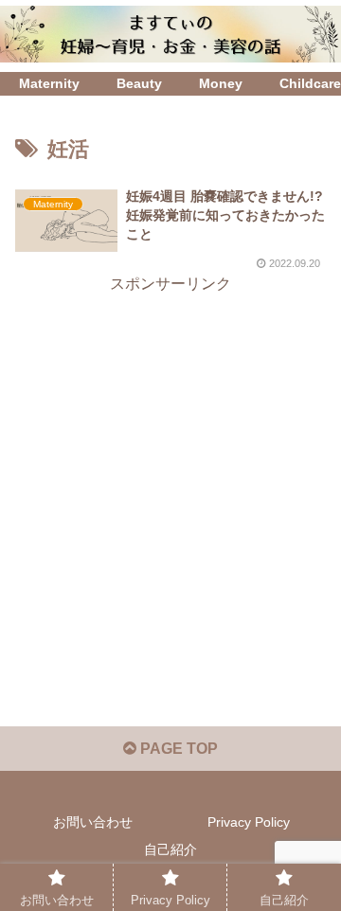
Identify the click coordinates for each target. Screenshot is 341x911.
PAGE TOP (177, 749)
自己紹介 (170, 849)
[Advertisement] (170, 468)
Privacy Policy (248, 822)
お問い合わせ (93, 822)
